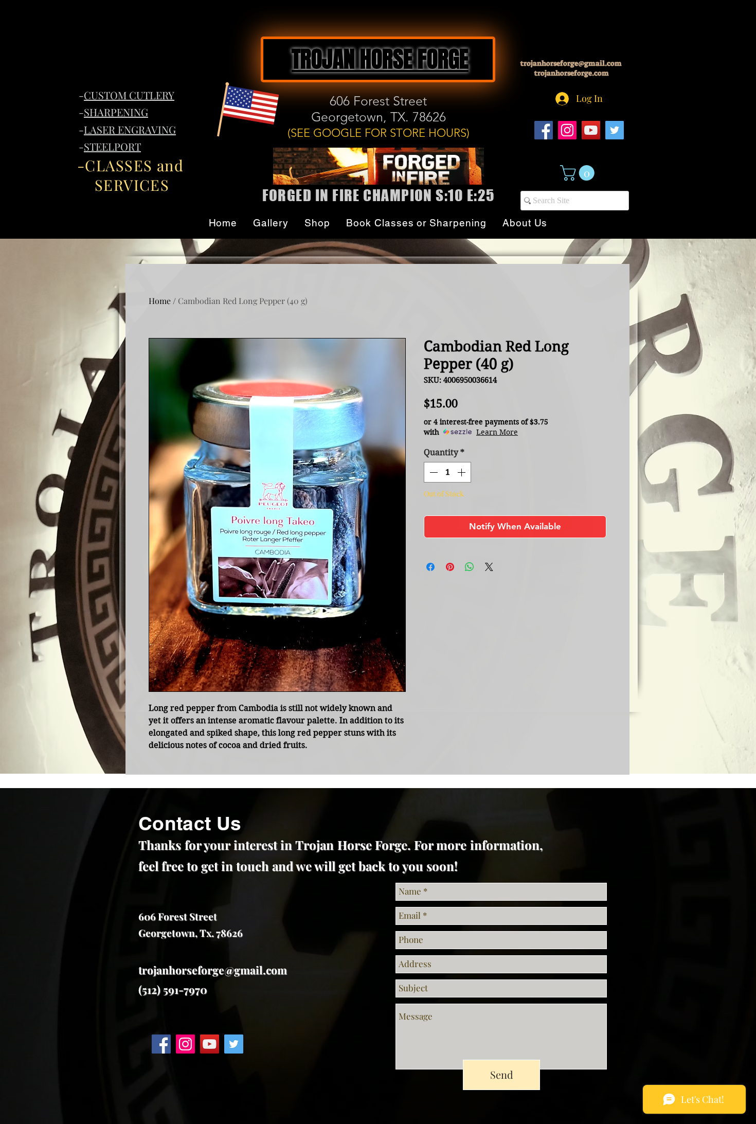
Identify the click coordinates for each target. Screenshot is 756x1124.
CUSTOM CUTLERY (129, 95)
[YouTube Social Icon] (591, 130)
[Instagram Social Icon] (567, 130)
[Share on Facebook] (430, 567)
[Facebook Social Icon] (543, 130)
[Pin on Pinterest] (450, 567)
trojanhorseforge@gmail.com (571, 63)
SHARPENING (116, 112)
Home (160, 300)
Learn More (497, 432)
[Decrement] (432, 472)
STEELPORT (112, 146)
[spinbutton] (447, 472)
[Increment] (462, 472)
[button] (579, 173)
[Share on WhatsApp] (469, 567)
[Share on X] (489, 567)
